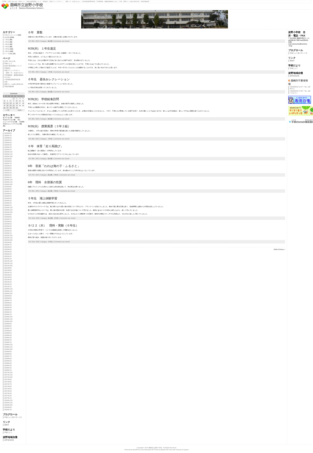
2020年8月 (8, 298)
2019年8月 (8, 326)
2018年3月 (8, 365)
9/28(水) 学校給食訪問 (43, 99)
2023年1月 (8, 233)
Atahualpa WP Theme (151, 450)
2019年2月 (8, 340)
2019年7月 (8, 328)
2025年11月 (8, 154)
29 (14, 108)
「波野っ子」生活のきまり (72, 1)
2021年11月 (8, 263)
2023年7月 (8, 219)
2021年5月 (8, 277)
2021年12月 (8, 261)
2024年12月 (8, 180)
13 (7, 103)
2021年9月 (8, 268)
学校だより (21, 1)
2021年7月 (8, 273)
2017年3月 (8, 393)
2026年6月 (8, 138)
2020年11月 (8, 291)
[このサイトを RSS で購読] (289, 80)
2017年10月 (8, 377)
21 (10, 105)
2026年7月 (8, 136)
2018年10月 (8, 349)
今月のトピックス (10, 35)
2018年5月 (8, 361)
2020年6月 (8, 303)
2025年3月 (8, 173)
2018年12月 (8, 345)
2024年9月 (8, 187)
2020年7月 (8, 300)
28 (10, 108)
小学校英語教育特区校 (88, 1)
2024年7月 (8, 191)
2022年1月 (8, 259)
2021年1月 (8, 286)
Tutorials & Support (182, 450)
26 (4, 108)
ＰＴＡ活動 (8, 54)
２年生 (6, 42)
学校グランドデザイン (56, 1)
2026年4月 (8, 143)
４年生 (6, 47)
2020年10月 (8, 293)
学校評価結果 (145, 1)
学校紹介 (45, 1)
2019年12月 (8, 317)
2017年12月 (8, 372)
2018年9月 (8, 352)
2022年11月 (8, 238)
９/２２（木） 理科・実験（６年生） (53, 225)
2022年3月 (8, 254)
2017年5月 (8, 389)
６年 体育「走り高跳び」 (45, 146)
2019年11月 (8, 319)
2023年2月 (8, 231)
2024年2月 (8, 203)
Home (4, 1)
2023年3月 (8, 228)
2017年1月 (8, 398)
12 (4, 103)
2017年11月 (8, 375)
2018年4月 (8, 363)
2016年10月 (8, 405)
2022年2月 (8, 256)
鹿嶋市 (6, 425)
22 (14, 105)
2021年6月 (8, 275)
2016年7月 (8, 410)
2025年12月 (8, 152)
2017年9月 (8, 379)
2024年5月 (8, 196)
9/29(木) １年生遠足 (42, 48)
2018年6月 (8, 358)
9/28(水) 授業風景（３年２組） (49, 126)
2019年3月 (8, 338)
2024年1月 (8, 205)
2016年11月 (8, 403)
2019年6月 (8, 331)
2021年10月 (8, 266)
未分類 (6, 37)
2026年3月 (8, 145)
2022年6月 (8, 247)
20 (7, 105)
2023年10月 (8, 212)
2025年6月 (8, 166)
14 (10, 103)
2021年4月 (8, 280)
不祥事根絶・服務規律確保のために (107, 1)
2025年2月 (8, 175)
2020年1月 (8, 314)
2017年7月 (8, 384)
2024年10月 (8, 184)
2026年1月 (8, 149)
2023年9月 (8, 214)
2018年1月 (8, 370)
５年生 (6, 49)
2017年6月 (8, 386)
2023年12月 (8, 208)
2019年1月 (8, 342)
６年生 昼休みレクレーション (49, 79)
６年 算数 (35, 32)
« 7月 (7, 110)
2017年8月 (8, 382)
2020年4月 (8, 307)
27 (7, 108)
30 (17, 108)
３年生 (6, 44)
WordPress (136, 450)
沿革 (120, 1)
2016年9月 (8, 407)
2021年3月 (8, 282)
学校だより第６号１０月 (13, 417)
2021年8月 (8, 270)
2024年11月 (8, 182)
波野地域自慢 (9, 440)
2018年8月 (8, 354)
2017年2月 (8, 396)
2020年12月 (8, 289)
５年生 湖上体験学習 (42, 198)
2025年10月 (8, 156)
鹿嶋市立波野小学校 (26, 5)
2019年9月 (8, 324)
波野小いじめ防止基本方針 (131, 1)
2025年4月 (8, 170)
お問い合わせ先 (12, 1)
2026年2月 (8, 147)
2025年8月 (8, 161)
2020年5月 (8, 305)
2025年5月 (8, 168)
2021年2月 (8, 284)
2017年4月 (8, 391)
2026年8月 (8, 133)
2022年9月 (8, 242)
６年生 (6, 51)
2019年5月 (8, 333)
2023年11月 (8, 210)
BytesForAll (165, 450)
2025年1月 (8, 177)
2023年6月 (8, 221)
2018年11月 (8, 347)
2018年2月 (8, 368)
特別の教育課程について (34, 1)
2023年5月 (8, 224)
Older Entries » (279, 249)
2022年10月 (8, 240)
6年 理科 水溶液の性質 (45, 182)
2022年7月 (8, 245)
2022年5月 (8, 249)
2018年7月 (8, 356)
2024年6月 (8, 194)
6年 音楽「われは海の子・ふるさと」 (54, 166)
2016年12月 (8, 400)
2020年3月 (8, 310)
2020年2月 (8, 312)
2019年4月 (8, 335)
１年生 (6, 40)
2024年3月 (8, 201)
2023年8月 (8, 217)
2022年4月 (8, 252)
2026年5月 (8, 140)
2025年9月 (8, 159)
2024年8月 (8, 189)
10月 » (20, 110)
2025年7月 (8, 163)
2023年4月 (8, 226)
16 (17, 103)
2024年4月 (8, 198)
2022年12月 (8, 235)
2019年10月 (8, 321)
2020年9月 (8, 296)
